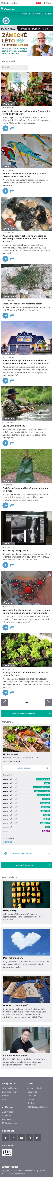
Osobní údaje (16, 1171)
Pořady (36, 28)
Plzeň (46, 815)
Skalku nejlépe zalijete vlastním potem (22, 303)
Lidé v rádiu (32, 1096)
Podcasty (6, 1119)
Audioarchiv (37, 14)
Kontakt (31, 1103)
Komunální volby (9, 1092)
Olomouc (45, 803)
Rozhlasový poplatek (36, 1107)
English (42, 1171)
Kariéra (30, 1099)
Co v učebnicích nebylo (15, 1055)
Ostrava (45, 807)
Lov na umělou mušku (13, 426)
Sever (46, 819)
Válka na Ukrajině (10, 1088)
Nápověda (32, 1092)
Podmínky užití (31, 1171)
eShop (5, 1099)
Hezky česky (9, 910)
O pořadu (7, 722)
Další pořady (9, 877)
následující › (48, 702)
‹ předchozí (4, 702)
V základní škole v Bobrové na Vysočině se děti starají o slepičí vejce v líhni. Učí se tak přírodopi (24, 239)
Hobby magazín (11, 754)
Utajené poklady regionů (15, 1005)
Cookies (5, 1171)
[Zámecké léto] (26, 43)
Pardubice (44, 811)
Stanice (5, 1096)
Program (26, 14)
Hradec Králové (42, 791)
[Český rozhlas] (9, 3)
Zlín (47, 827)
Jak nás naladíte (34, 1088)
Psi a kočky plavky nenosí (15, 550)
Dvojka (46, 831)
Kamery (48, 14)
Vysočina (45, 823)
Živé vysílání (7, 1112)
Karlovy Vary (43, 795)
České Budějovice (41, 787)
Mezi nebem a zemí (13, 958)
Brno (47, 783)
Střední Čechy (43, 779)
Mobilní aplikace (9, 1123)
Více (46, 28)
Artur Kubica (9, 842)
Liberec (46, 799)
